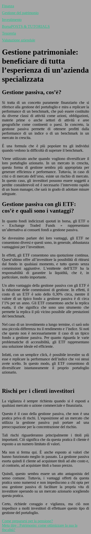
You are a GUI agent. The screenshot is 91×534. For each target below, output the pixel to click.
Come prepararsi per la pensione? (27, 521)
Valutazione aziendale (18, 40)
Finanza (8, 6)
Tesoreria (9, 33)
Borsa (26, 26)
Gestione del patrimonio (20, 13)
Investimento (12, 20)
